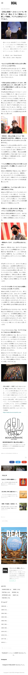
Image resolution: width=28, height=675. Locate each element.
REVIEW (15, 592)
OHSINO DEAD (6, 589)
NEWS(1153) (3, 453)
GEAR (15, 595)
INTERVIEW (6, 595)
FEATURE (6, 598)
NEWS (16, 589)
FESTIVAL (6, 592)
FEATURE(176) (15, 453)
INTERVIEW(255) (9, 453)
